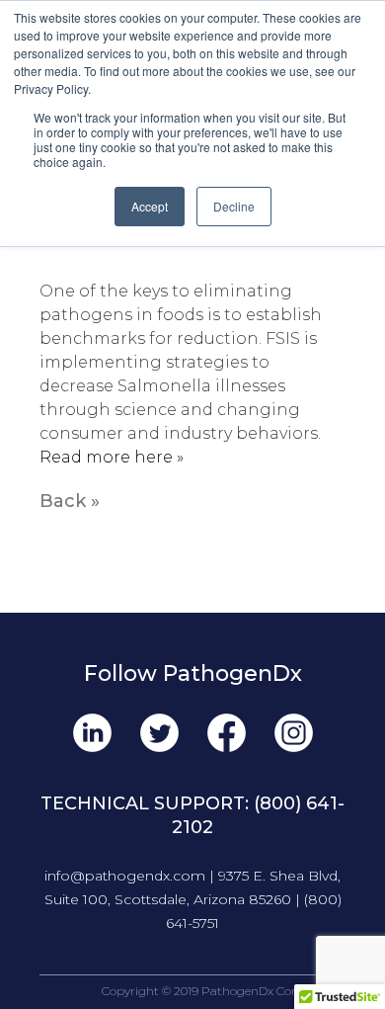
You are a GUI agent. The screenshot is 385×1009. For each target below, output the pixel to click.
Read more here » (111, 457)
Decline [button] (234, 206)
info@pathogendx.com (124, 875)
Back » (69, 501)
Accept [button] (149, 206)
